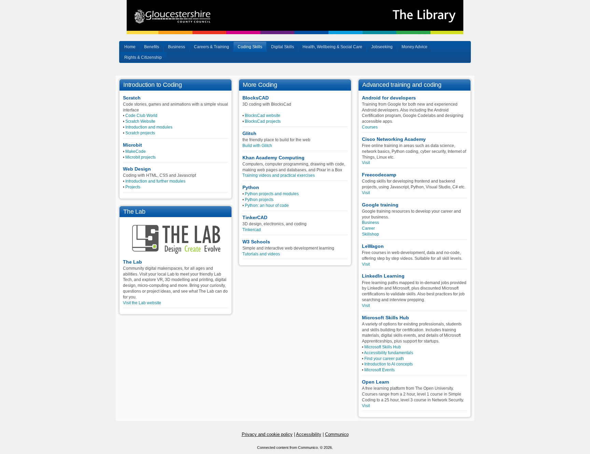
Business (176, 46)
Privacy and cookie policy (267, 434)
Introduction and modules (148, 127)
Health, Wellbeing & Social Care (332, 46)
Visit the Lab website (142, 303)
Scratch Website (140, 121)
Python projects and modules (272, 193)
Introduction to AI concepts (388, 364)
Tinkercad (251, 229)
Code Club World (141, 115)
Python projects (259, 199)
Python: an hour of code (267, 205)
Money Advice (414, 46)
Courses (370, 127)
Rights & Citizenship (143, 57)
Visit (366, 162)
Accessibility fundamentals (388, 352)
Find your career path (384, 358)
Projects (132, 187)
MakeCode (135, 151)
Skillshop (370, 234)
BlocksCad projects (263, 121)
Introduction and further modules (155, 181)
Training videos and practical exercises (278, 175)
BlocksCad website (262, 115)
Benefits (151, 46)
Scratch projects (140, 133)
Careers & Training (211, 46)
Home (130, 46)
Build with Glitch (257, 145)
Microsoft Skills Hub (382, 347)
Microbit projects (140, 157)
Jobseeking (382, 46)
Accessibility (308, 434)
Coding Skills (250, 46)
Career (368, 228)
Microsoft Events (379, 370)
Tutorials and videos (261, 254)
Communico (337, 434)
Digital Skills (282, 46)
